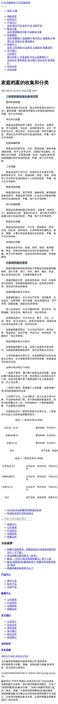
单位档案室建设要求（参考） (22, 555)
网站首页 (12, 16)
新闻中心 (12, 524)
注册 (14, 11)
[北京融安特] (29, 2)
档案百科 (12, 537)
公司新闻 (12, 527)
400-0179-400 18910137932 (14, 656)
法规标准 (12, 533)
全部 (9, 25)
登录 (9, 11)
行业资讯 (12, 530)
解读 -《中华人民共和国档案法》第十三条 (29, 558)
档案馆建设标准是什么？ (20, 568)
